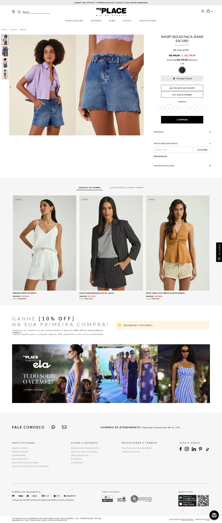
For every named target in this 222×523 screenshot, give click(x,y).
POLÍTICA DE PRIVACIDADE (137, 448)
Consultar (202, 149)
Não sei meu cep (160, 156)
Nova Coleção (74, 21)
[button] (160, 108)
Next (142, 87)
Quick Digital (187, 519)
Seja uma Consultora (25, 462)
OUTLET (13, 29)
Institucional (147, 21)
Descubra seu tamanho (184, 87)
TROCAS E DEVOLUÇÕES (84, 452)
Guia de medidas (184, 94)
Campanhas (19, 455)
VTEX (208, 519)
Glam (112, 21)
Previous (10, 87)
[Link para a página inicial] (4, 29)
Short (23, 29)
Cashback (77, 462)
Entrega (76, 459)
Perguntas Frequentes (85, 448)
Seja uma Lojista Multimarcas (30, 466)
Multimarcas (20, 459)
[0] (208, 11)
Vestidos (96, 21)
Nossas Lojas (20, 452)
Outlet (127, 21)
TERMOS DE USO (131, 452)
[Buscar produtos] (20, 11)
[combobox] (33, 11)
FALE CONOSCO (80, 455)
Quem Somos (19, 448)
